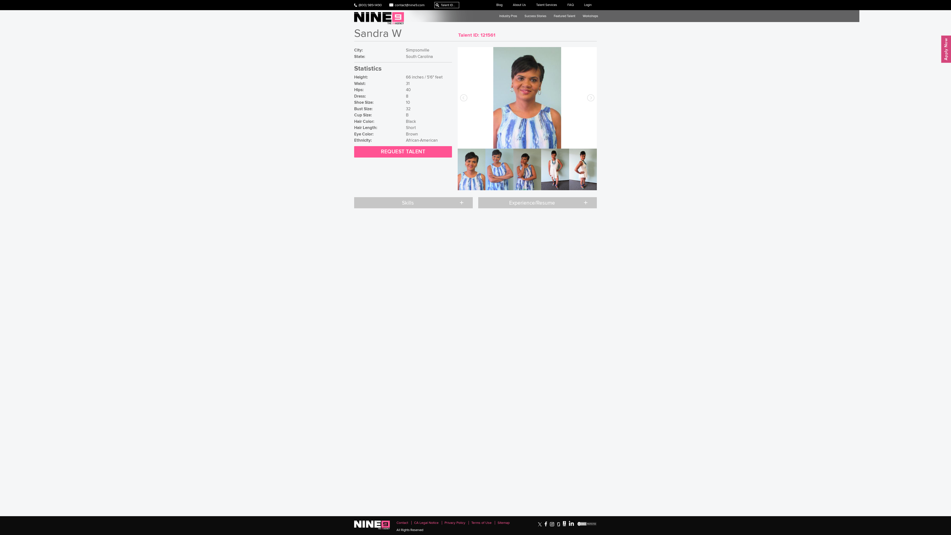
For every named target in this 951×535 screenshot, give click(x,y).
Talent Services (546, 5)
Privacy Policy (455, 523)
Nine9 (379, 18)
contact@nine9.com (409, 5)
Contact (402, 523)
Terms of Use (481, 523)
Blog (499, 5)
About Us (519, 5)
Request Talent (403, 152)
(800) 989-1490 (370, 5)
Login (588, 5)
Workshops (590, 16)
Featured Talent (564, 16)
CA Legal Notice (426, 523)
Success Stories (535, 16)
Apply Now (946, 49)
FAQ (570, 5)
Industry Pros (508, 16)
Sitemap (504, 523)
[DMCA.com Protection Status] (587, 525)
